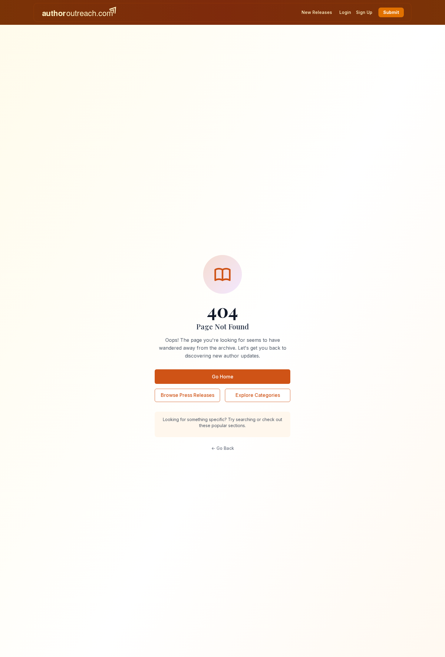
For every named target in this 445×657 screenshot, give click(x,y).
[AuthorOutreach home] (79, 12)
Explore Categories (258, 395)
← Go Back (222, 448)
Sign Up (364, 12)
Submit (391, 12)
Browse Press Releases (187, 395)
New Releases (317, 12)
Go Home (222, 377)
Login (345, 12)
